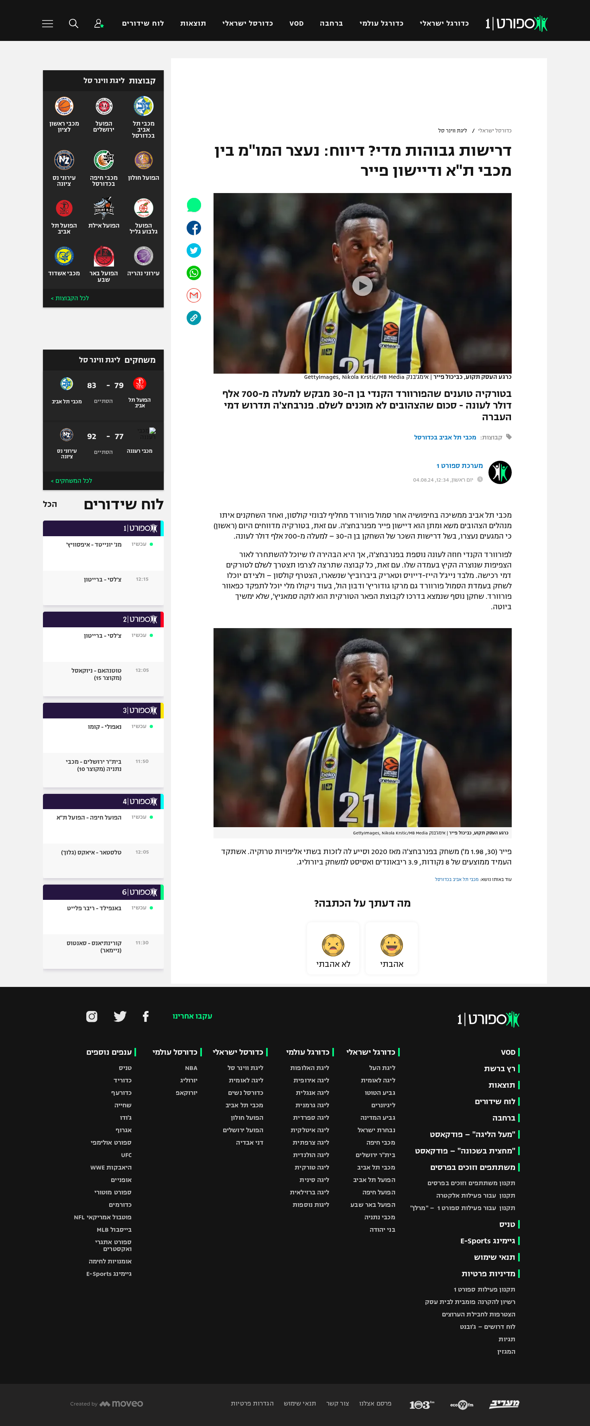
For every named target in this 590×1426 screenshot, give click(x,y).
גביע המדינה (377, 1117)
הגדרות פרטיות (252, 1403)
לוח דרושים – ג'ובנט (487, 1326)
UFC (126, 1154)
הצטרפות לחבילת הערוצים (478, 1314)
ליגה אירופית (311, 1080)
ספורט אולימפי (111, 1142)
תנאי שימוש (494, 1257)
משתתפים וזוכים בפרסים (472, 1167)
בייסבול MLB (114, 1229)
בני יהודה (382, 1229)
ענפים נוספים (109, 1052)
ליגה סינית (314, 1179)
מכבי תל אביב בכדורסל (445, 437)
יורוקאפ (187, 1092)
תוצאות (193, 23)
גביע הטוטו (380, 1092)
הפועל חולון (247, 1117)
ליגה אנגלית (312, 1092)
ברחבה (331, 23)
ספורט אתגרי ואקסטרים (113, 1245)
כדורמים (120, 1204)
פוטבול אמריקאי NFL (103, 1217)
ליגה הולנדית (311, 1154)
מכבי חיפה (380, 1142)
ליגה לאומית (378, 1080)
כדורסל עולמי (175, 1052)
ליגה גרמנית (312, 1105)
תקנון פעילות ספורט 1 (484, 1289)
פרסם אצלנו (375, 1403)
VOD (296, 23)
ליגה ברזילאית (309, 1192)
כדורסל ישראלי (247, 23)
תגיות (506, 1339)
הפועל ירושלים (243, 1130)
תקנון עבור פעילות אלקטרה (475, 1195)
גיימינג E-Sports (487, 1241)
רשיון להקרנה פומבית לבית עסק (470, 1301)
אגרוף (124, 1130)
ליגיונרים (383, 1105)
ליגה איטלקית (310, 1130)
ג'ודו (126, 1117)
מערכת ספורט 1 (460, 466)
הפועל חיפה (378, 1192)
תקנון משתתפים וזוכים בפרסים (471, 1183)
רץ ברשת (499, 1068)
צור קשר (337, 1403)
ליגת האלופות (309, 1067)
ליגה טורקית (312, 1167)
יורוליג (189, 1080)
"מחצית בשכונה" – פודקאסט (465, 1151)
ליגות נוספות (311, 1204)
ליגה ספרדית (311, 1117)
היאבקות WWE (111, 1167)
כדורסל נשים (245, 1092)
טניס (507, 1224)
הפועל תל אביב (374, 1179)
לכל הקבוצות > (70, 298)
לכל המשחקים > (71, 481)
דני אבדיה (249, 1142)
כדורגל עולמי (382, 23)
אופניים (121, 1179)
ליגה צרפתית (311, 1142)
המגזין (506, 1351)
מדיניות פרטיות (488, 1273)
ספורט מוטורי (113, 1192)
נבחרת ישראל (376, 1130)
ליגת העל (382, 1067)
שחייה (123, 1105)
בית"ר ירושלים (375, 1154)
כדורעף (121, 1092)
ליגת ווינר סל (452, 131)
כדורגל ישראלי (444, 23)
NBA (191, 1067)
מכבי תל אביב (376, 1167)
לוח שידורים (143, 23)
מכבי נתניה (379, 1217)
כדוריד (123, 1080)
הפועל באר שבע (372, 1204)
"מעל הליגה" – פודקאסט (472, 1134)
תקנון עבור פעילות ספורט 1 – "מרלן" (462, 1207)
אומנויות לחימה (110, 1261)
